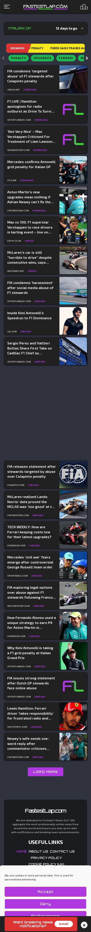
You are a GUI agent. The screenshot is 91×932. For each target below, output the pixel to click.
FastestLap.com (45, 810)
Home (21, 851)
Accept (46, 892)
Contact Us (62, 851)
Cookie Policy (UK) (46, 864)
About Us (38, 851)
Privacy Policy (46, 858)
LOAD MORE (45, 772)
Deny (45, 904)
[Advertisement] (45, 413)
